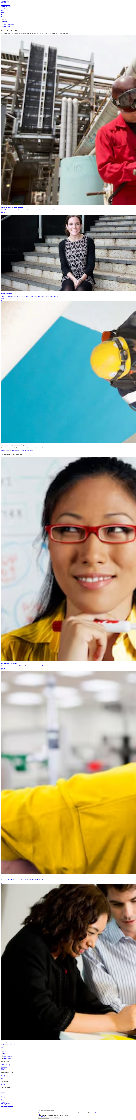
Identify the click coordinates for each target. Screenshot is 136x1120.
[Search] (68, 15)
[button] (68, 7)
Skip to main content (5, 1)
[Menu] (68, 17)
